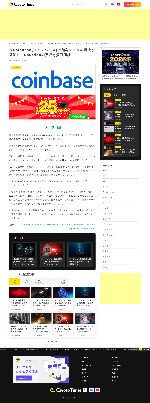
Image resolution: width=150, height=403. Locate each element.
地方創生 (107, 256)
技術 (105, 262)
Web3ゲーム (108, 192)
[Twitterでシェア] (46, 127)
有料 (124, 95)
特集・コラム (109, 267)
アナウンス (108, 197)
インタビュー (109, 208)
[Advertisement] (75, 24)
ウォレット (108, 213)
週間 (116, 95)
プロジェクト (109, 224)
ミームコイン (109, 235)
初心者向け (108, 246)
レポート (107, 240)
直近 (107, 95)
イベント (107, 203)
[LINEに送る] (58, 127)
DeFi (105, 176)
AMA (105, 170)
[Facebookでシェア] (52, 127)
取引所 (106, 251)
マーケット (108, 230)
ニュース (23, 43)
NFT (105, 181)
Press (105, 186)
